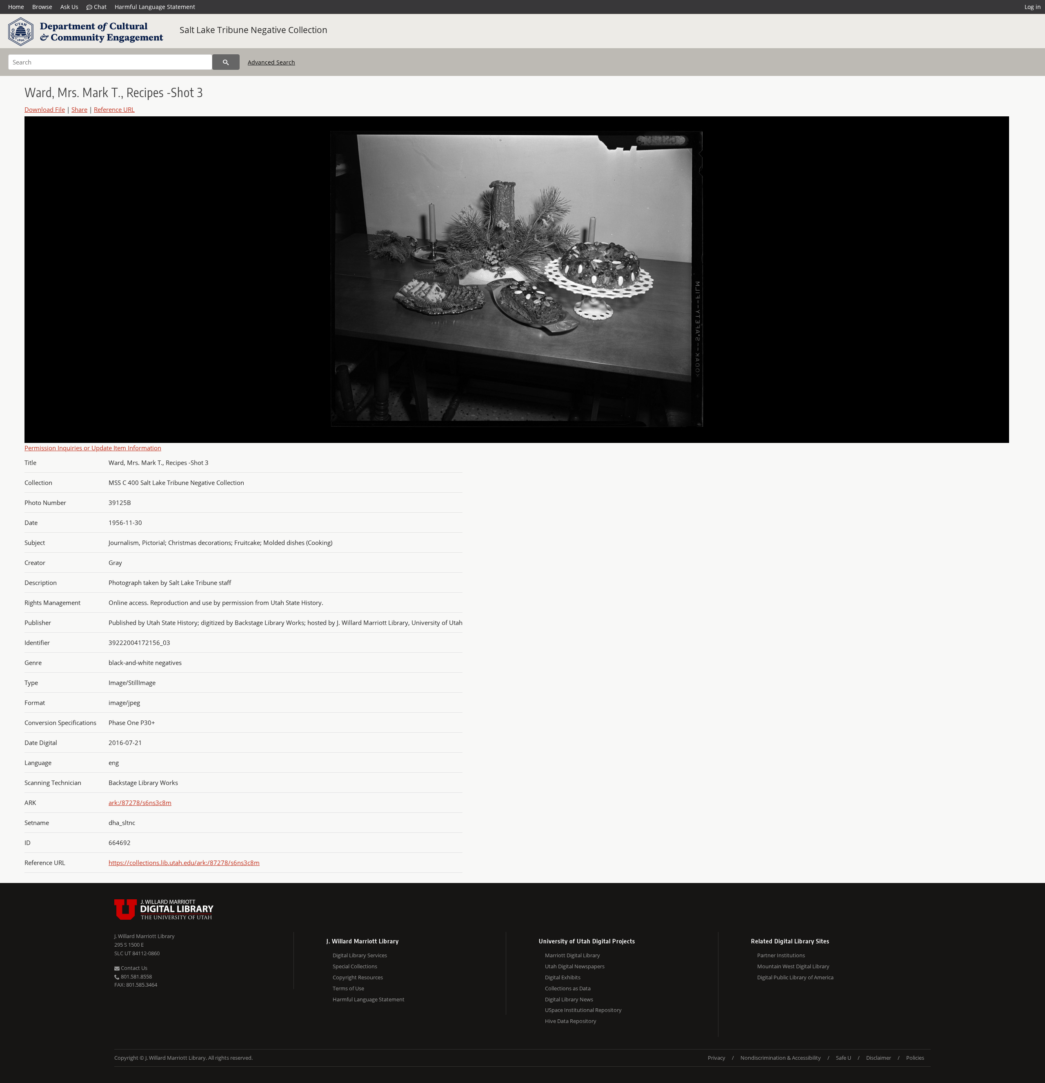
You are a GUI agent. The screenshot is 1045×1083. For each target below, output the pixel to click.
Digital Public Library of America (795, 977)
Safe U (843, 1057)
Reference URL (114, 109)
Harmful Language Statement (155, 7)
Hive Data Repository (570, 1021)
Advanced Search (271, 62)
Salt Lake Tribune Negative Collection (253, 30)
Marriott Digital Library (572, 955)
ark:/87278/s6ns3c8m (140, 802)
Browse (42, 7)
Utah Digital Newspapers (575, 966)
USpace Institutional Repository (583, 1010)
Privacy (716, 1057)
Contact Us (133, 968)
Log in (1033, 7)
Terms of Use (348, 988)
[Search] (226, 62)
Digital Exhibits (562, 977)
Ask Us (69, 7)
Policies (915, 1057)
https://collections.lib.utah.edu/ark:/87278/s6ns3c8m (184, 862)
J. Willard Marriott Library (144, 936)
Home (16, 7)
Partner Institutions (781, 955)
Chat (99, 7)
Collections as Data (568, 988)
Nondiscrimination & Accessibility (780, 1057)
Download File (44, 109)
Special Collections (355, 966)
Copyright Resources (358, 977)
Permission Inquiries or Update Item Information (92, 448)
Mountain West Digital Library (793, 966)
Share (79, 109)
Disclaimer (878, 1057)
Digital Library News (569, 999)
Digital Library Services (360, 955)
